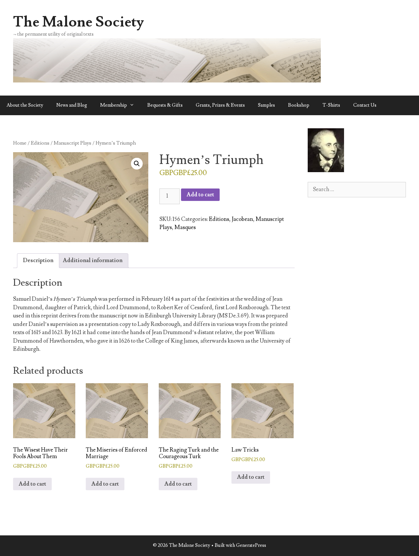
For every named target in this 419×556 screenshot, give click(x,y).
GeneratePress (251, 545)
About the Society (25, 105)
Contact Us (364, 105)
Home (20, 143)
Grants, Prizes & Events (220, 105)
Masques (185, 227)
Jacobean (242, 219)
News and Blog (71, 105)
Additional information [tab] (92, 260)
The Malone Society (78, 21)
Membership (113, 105)
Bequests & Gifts (165, 105)
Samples (266, 105)
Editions (40, 143)
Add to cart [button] (32, 484)
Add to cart (200, 194)
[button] (137, 164)
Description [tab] (38, 260)
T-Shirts (331, 105)
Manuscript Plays (72, 143)
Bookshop (298, 105)
